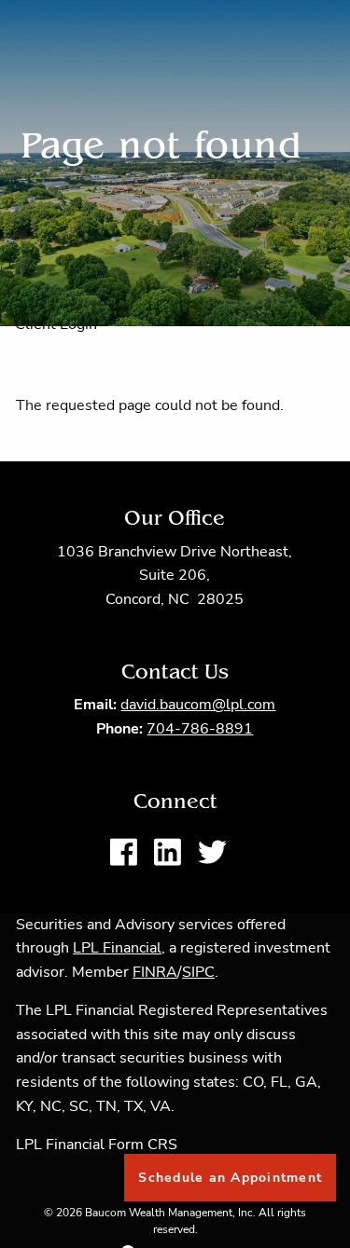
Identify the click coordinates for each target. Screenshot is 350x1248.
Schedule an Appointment (230, 1177)
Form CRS (142, 1144)
